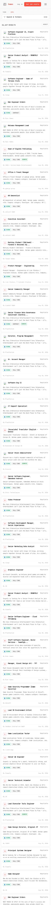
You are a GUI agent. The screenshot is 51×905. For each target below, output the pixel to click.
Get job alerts (32, 4)
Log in (20, 4)
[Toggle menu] (45, 4)
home (4, 12)
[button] (25, 40)
